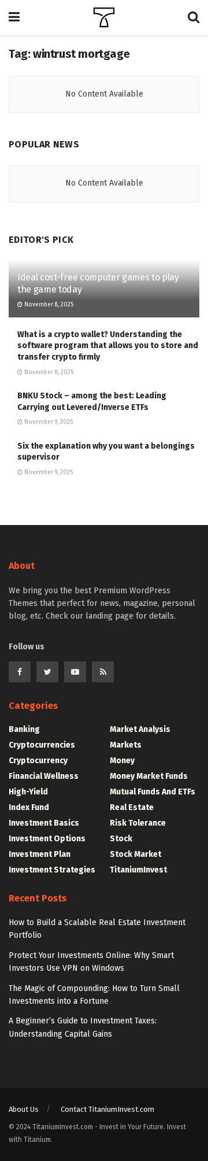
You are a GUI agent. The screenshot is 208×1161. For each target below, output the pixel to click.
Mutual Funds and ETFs (152, 792)
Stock (121, 839)
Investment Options (47, 839)
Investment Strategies (52, 870)
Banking (24, 729)
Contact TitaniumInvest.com (107, 1109)
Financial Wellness (44, 776)
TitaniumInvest (138, 870)
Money (122, 761)
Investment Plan (39, 854)
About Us (24, 1109)
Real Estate (132, 807)
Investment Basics (44, 823)
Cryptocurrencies (42, 745)
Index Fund (29, 807)
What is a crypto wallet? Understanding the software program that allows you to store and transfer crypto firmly (107, 346)
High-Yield (28, 792)
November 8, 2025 (48, 304)
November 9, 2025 (48, 422)
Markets (126, 745)
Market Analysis (140, 729)
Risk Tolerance (138, 823)
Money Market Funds (149, 776)
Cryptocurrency (38, 761)
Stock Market (135, 854)
